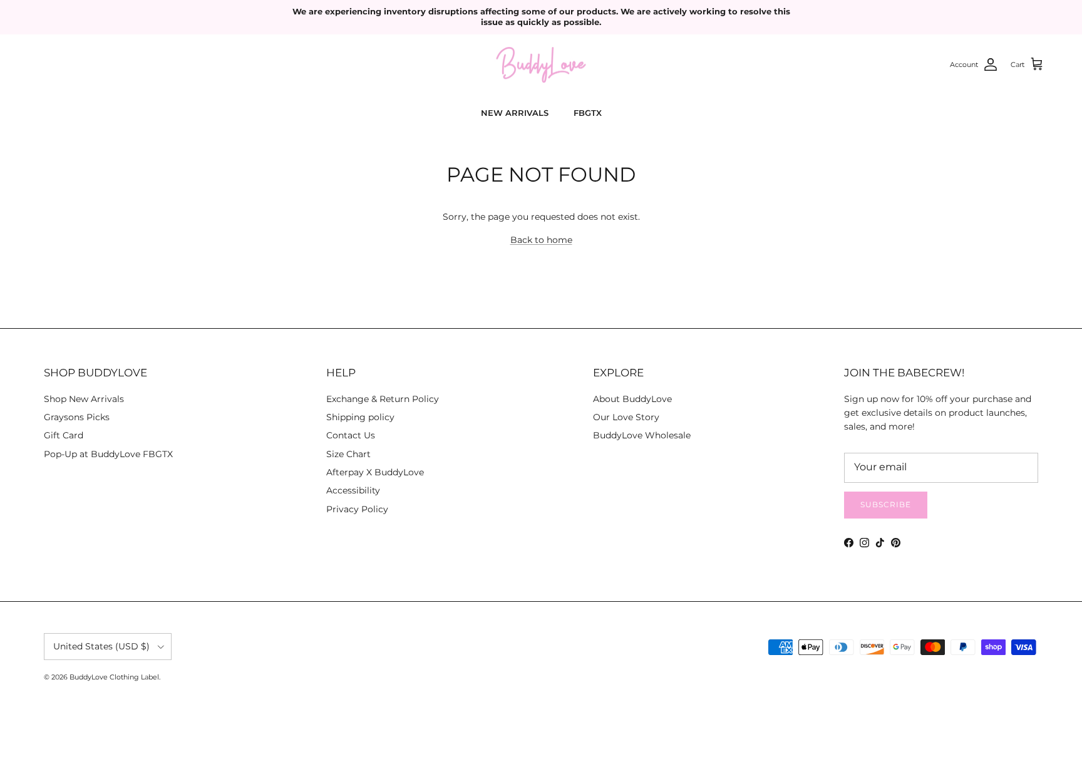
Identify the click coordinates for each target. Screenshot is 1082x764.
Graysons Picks (77, 417)
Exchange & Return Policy (382, 399)
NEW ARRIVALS (515, 113)
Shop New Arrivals (84, 399)
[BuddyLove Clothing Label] (541, 65)
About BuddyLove (632, 399)
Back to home (541, 239)
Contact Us (350, 435)
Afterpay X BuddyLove (375, 472)
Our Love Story (626, 417)
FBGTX (588, 113)
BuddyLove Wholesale (642, 435)
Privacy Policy (357, 509)
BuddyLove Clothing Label (114, 677)
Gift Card (63, 435)
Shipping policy (360, 417)
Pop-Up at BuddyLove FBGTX (108, 454)
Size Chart (348, 454)
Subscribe (885, 504)
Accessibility (353, 490)
